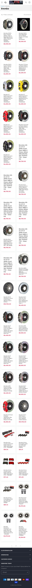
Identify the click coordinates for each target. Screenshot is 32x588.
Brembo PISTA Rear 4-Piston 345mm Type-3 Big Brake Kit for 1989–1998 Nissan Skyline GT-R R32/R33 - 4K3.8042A (8, 37)
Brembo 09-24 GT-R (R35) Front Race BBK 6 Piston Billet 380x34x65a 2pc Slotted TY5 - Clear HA (8, 209)
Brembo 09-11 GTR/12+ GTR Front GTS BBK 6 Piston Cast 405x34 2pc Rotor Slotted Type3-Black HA (8, 329)
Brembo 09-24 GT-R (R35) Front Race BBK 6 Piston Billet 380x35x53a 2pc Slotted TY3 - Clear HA (23, 236)
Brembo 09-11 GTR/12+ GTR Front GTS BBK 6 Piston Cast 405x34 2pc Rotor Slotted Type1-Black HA (8, 359)
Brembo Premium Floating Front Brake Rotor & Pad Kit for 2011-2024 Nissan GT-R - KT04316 (8, 530)
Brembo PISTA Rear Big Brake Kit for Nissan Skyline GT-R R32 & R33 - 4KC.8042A (23, 36)
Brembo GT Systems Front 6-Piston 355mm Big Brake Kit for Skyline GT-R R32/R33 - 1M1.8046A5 (23, 98)
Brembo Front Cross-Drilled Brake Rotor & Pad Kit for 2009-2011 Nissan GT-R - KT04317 (23, 500)
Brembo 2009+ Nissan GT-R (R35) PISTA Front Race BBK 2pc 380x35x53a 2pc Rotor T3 (23, 271)
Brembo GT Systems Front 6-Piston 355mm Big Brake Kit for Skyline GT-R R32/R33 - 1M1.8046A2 (8, 128)
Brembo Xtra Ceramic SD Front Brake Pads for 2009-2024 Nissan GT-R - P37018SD (8, 445)
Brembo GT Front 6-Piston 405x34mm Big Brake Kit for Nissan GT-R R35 (8, 417)
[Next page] (20, 546)
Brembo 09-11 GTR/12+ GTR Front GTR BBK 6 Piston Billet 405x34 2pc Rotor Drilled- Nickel (23, 389)
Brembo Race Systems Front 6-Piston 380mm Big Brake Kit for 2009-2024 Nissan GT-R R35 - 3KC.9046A (23, 188)
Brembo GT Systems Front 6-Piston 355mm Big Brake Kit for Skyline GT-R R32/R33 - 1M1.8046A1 (8, 158)
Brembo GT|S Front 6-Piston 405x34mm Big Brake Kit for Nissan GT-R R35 (8, 388)
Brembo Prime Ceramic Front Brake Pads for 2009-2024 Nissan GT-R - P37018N (23, 473)
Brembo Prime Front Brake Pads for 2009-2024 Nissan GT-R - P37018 (8, 500)
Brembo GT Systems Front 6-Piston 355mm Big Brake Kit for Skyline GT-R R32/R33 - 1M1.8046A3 (8, 98)
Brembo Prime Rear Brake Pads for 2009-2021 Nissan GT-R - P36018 (23, 445)
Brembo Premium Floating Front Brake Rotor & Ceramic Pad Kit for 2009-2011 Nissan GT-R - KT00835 (23, 531)
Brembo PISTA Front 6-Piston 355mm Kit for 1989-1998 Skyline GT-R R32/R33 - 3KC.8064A (7, 68)
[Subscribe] (27, 572)
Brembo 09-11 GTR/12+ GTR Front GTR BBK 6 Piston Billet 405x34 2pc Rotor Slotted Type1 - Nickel (23, 359)
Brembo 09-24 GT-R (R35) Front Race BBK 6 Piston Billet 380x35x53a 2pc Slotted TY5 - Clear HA (23, 152)
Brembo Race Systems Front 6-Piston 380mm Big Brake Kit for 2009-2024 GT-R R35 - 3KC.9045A (8, 242)
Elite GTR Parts (17, 585)
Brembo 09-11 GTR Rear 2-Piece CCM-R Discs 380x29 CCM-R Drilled (8, 299)
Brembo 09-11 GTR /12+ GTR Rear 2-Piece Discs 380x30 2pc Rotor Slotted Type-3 (23, 300)
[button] (2, 2)
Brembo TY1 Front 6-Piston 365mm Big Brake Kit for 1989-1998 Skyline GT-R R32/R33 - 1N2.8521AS (23, 128)
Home (2, 6)
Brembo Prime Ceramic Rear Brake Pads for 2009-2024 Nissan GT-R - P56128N (8, 473)
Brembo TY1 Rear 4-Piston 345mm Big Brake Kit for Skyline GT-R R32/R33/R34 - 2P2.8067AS (23, 67)
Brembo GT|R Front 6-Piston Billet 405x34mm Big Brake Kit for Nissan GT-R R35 (23, 328)
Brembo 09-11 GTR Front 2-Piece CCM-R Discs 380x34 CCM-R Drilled (22, 417)
